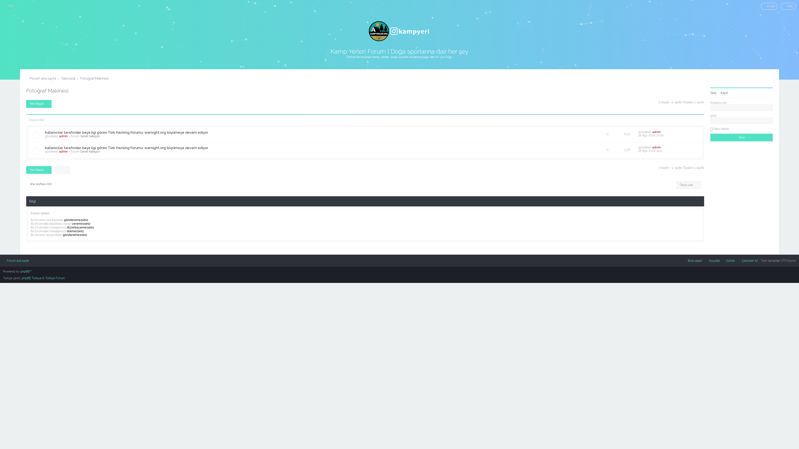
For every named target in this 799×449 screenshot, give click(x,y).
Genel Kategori (90, 136)
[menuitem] (9, 6)
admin (63, 136)
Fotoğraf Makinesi (47, 91)
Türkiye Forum (55, 278)
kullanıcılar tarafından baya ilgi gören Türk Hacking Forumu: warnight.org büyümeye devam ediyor (126, 132)
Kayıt (724, 93)
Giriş (713, 93)
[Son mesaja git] (663, 132)
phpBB (25, 271)
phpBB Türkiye (31, 278)
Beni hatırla (721, 129)
